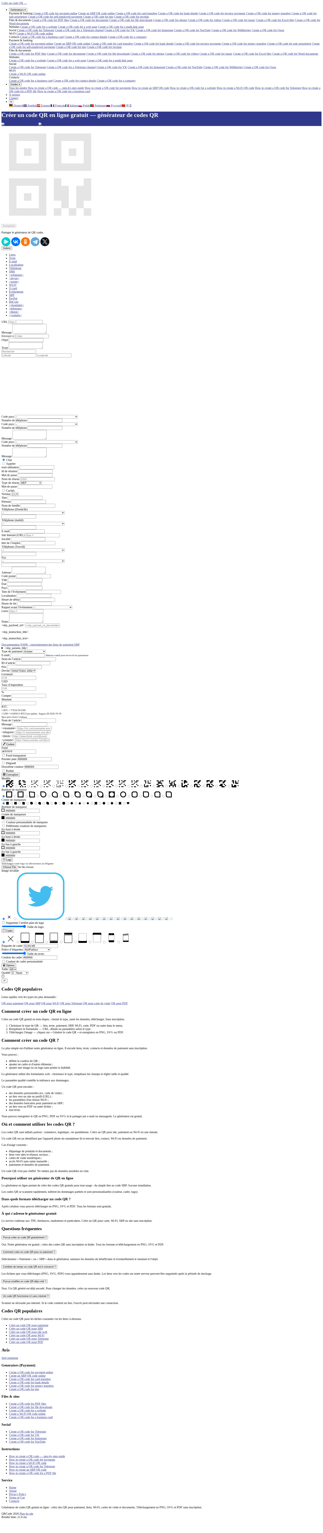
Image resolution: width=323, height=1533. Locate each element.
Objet (4, 340)
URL (4, 321)
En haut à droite (10, 829)
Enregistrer (9, 226)
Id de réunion (9, 471)
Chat (9, 460)
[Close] (4, 980)
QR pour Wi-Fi (50, 1003)
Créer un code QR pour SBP (26, 1328)
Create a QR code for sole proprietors (289, 43)
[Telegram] (35, 241)
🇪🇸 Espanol (44, 105)
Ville (4, 580)
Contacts (14, 1501)
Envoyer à (7, 336)
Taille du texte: (35, 953)
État (3, 583)
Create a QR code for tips (98, 16)
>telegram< (8, 732)
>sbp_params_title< (16, 648)
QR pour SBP (32, 1003)
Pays (4, 587)
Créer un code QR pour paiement (28, 1325)
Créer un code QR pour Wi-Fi (26, 1335)
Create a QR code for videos (205, 20)
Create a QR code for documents (89, 20)
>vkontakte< (8, 728)
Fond (4, 747)
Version (5, 494)
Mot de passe (9, 475)
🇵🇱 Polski (84, 105)
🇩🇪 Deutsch (16, 105)
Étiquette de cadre (12, 945)
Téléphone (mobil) (12, 520)
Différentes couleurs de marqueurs (26, 826)
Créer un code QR (12, 3)
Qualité (5, 972)
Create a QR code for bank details (178, 13)
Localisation (8, 595)
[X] (44, 241)
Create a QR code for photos (170, 20)
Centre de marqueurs (13, 799)
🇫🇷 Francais (58, 105)
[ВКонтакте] (15, 241)
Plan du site (26, 1513)
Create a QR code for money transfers (268, 13)
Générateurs (18, 9)
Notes (4, 621)
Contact (13, 98)
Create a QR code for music (238, 20)
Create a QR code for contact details (85, 37)
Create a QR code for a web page (77, 26)
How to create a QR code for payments (108, 88)
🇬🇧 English (30, 105)
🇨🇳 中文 (126, 105)
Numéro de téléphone (14, 420)
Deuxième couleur (12, 766)
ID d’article (8, 663)
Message (6, 332)
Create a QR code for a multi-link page (121, 26)
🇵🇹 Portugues (98, 105)
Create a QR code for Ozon (268, 30)
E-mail (5, 531)
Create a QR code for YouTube (192, 30)
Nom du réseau (10, 479)
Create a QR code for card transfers (136, 13)
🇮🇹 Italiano (71, 105)
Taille (4, 969)
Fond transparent (16, 755)
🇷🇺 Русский (113, 105)
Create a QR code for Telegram (35, 30)
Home (12, 1487)
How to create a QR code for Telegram (278, 88)
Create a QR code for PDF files (50, 20)
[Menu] (25, 4)
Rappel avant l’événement (16, 607)
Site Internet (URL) (12, 535)
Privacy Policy (17, 1494)
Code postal (8, 576)
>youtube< (7, 740)
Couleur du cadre (11, 957)
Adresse (6, 572)
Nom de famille (10, 505)
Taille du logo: (35, 926)
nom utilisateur (10, 467)
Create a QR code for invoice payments (222, 13)
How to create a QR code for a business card (63, 91)
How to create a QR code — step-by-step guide (56, 88)
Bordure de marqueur (14, 789)
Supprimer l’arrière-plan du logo (25, 922)
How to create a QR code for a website (193, 88)
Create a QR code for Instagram (154, 30)
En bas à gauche (11, 844)
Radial (10, 770)
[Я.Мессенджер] (5, 241)
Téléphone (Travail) (13, 546)
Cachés (10, 490)
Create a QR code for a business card (42, 37)
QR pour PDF (119, 1003)
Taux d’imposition (12, 684)
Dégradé (11, 763)
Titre (4, 497)
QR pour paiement (12, 1003)
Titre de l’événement (13, 591)
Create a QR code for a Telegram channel (79, 30)
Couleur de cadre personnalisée (24, 961)
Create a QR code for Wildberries (231, 30)
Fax (3, 557)
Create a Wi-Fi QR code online (34, 33)
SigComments (9, 1358)
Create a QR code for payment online (55, 13)
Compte (6, 695)
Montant (6, 699)
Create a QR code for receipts (131, 16)
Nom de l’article (11, 659)
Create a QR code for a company (127, 37)
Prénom (6, 501)
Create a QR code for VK (119, 30)
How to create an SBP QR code (150, 88)
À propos (14, 94)
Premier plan (8, 759)
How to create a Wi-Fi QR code (235, 88)
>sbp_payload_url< (12, 625)
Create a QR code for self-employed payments (55, 16)
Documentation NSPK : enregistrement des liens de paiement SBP (40, 644)
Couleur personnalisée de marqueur (27, 822)
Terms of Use (17, 1497)
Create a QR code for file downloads (131, 20)
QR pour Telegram (71, 1003)
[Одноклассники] (25, 241)
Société (5, 539)
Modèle (5, 778)
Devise (5, 670)
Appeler (11, 463)
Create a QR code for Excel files (275, 20)
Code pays (7, 416)
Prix (3, 666)
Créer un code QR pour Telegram (29, 1338)
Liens (4, 611)
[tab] (12, 254)
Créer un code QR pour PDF (26, 1342)
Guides (15, 84)
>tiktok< (6, 736)
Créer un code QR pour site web (28, 1332)
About (12, 1490)
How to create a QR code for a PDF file (32, 1473)
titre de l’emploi (10, 543)
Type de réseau (10, 482)
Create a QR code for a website (38, 26)
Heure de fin (8, 603)
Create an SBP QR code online (96, 13)
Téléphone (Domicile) (14, 509)
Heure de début (10, 599)
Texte (4, 347)
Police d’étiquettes (12, 949)
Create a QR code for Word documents (295, 53)
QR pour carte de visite (96, 1003)
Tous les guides (18, 88)
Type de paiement (11, 651)
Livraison (7, 674)
